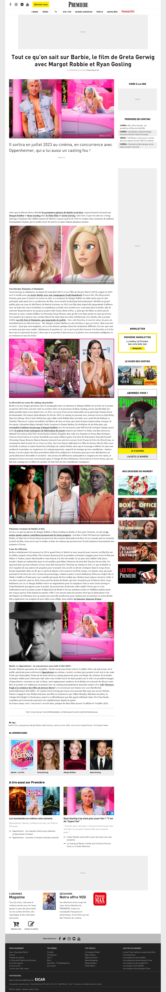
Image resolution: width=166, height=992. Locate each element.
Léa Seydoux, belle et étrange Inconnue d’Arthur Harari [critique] (135, 133)
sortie (62, 725)
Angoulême (112, 12)
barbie (11, 725)
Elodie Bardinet (93, 70)
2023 (68, 725)
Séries (45, 12)
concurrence (76, 725)
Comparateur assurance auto (19, 984)
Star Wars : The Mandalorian (58, 963)
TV (56, 12)
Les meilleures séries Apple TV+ (135, 963)
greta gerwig (24, 725)
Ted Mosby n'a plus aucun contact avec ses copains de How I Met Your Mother (137, 139)
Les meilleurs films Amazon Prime (136, 968)
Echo (49, 960)
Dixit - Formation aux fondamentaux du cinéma (85, 984)
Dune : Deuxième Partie (18, 952)
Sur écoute (51, 966)
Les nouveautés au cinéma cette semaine (30, 818)
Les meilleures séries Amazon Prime (137, 960)
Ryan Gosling (34, 215)
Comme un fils (14, 966)
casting (57, 725)
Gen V (49, 957)
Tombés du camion (16, 957)
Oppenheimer (87, 725)
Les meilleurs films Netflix (133, 966)
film (16, 725)
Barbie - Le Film (17, 772)
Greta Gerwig (68, 215)
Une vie (12, 955)
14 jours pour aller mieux (19, 968)
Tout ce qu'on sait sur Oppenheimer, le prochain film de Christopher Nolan (62, 712)
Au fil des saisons (16, 963)
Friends (50, 952)
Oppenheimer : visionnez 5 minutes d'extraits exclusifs (35, 837)
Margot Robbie (16, 215)
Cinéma (35, 12)
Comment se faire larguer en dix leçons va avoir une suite (137, 145)
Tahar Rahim (90, 966)
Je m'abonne (137, 451)
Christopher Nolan (100, 725)
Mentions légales (15, 989)
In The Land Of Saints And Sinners (22, 960)
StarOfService (63, 984)
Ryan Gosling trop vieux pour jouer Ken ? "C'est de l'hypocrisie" (88, 820)
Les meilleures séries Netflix (134, 957)
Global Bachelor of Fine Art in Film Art (43, 984)
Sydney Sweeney (91, 960)
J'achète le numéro (137, 456)
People (99, 12)
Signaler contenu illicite (30, 989)
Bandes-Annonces (83, 12)
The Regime (52, 955)
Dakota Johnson (91, 957)
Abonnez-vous (41, 4)
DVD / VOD (67, 12)
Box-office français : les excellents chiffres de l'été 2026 (133, 126)
